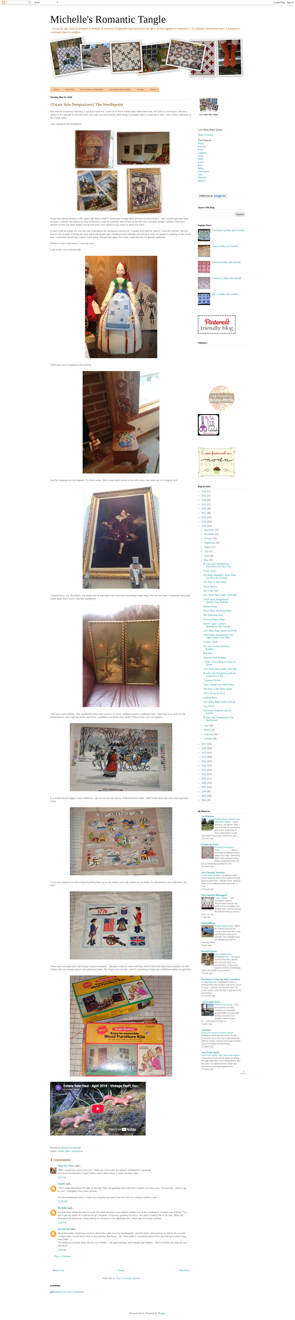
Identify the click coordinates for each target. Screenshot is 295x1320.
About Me (69, 89)
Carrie (201, 162)
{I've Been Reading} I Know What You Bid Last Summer (219, 576)
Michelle (62, 1208)
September (210, 543)
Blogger (161, 1313)
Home (56, 89)
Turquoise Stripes (212, 680)
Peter (200, 149)
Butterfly (202, 177)
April (206, 725)
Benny (201, 143)
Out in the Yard (210, 591)
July (206, 551)
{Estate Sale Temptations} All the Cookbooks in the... (219, 674)
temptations (77, 1151)
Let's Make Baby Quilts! (120, 89)
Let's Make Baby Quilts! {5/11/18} (219, 669)
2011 (204, 770)
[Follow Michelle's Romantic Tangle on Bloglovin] (212, 197)
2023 (204, 504)
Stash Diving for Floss (214, 693)
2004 (204, 800)
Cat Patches (207, 816)
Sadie (200, 159)
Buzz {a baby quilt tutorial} (225, 294)
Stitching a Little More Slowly (217, 689)
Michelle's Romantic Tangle (108, 19)
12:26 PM (62, 1201)
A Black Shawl (210, 642)
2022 (204, 508)
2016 (204, 748)
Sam (200, 174)
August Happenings (224, 926)
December (209, 530)
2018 (204, 526)
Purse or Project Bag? (214, 619)
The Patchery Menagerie (214, 895)
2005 (204, 796)
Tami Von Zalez (66, 1166)
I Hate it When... (222, 898)
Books (153, 89)
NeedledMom (208, 923)
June (207, 556)
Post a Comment (62, 1256)
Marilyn (201, 181)
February (209, 734)
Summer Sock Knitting (214, 657)
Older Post (184, 1270)
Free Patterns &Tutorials (91, 89)
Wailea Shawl (210, 606)
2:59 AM (62, 1250)
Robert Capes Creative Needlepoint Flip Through (216, 625)
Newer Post (58, 1270)
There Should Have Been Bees (218, 684)
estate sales (64, 1151)
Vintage (140, 89)
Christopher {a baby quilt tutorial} (228, 230)
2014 (204, 757)
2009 (204, 778)
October (208, 538)
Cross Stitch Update (210, 875)
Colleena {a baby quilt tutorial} (226, 278)
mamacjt (205, 1030)
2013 (204, 761)
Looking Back (210, 697)
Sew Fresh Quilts (210, 1052)
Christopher (203, 171)
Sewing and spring (224, 1004)
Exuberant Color (210, 844)
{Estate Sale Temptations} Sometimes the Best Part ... (218, 565)
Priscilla (202, 146)
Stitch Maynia (210, 586)
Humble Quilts (209, 951)
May (206, 560)
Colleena (202, 153)
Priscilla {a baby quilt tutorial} (226, 262)
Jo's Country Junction (213, 872)
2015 (204, 752)
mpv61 (61, 1183)
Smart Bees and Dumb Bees (217, 610)
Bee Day (207, 653)
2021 (204, 513)
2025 (204, 495)
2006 (204, 791)
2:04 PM (62, 1222)
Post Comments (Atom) (128, 1278)
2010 (204, 774)
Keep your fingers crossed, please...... (219, 1033)
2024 (204, 500)
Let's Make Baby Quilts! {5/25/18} (219, 595)
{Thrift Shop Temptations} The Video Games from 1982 (218, 636)
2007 (204, 787)
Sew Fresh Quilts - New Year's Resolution (220, 1055)
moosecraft (64, 1229)
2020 (204, 517)
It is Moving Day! (209, 982)
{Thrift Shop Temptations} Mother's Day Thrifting (215, 601)
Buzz (200, 165)
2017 (204, 744)
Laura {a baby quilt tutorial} (225, 246)
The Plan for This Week (215, 582)
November (209, 534)
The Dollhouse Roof (213, 615)
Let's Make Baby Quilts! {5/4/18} (219, 702)
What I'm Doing (205, 135)
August (208, 547)
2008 (204, 783)
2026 (204, 491)
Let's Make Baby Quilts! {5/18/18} (219, 630)
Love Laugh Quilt (210, 1002)
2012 (204, 765)
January (208, 738)
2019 (204, 521)
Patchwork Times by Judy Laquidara (220, 979)
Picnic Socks (209, 571)
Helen (200, 168)
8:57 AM (62, 1177)
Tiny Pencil (208, 706)
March (207, 730)
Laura (200, 156)
